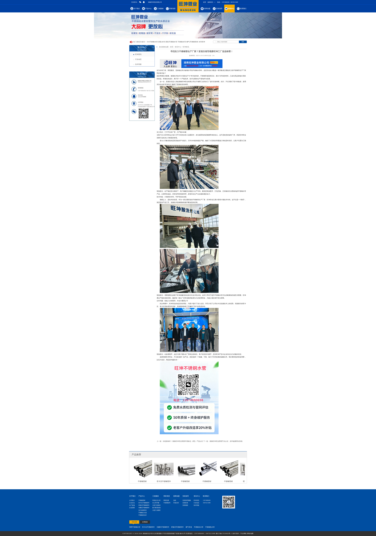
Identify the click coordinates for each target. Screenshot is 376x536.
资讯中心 (231, 8)
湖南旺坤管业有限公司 (155, 2)
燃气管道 (189, 527)
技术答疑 (138, 64)
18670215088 (206, 503)
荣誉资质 (172, 8)
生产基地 (132, 505)
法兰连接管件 (142, 510)
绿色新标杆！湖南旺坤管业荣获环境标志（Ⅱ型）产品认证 (183, 441)
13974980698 (206, 500)
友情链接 (145, 522)
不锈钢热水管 (210, 527)
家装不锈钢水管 (171, 42)
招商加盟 (207, 8)
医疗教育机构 (156, 507)
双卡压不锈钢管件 (143, 503)
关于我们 (137, 8)
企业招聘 (132, 507)
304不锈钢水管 (152, 42)
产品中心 (148, 8)
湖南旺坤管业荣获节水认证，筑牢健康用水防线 (226, 441)
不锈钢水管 (182, 42)
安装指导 (219, 8)
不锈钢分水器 (142, 512)
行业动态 (138, 59)
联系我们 (243, 8)
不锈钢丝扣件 (142, 515)
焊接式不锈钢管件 (143, 505)
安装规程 (185, 505)
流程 (174, 500)
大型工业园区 (156, 510)
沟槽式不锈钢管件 (143, 507)
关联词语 (134, 522)
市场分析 (176, 503)
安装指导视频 (187, 500)
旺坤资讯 (138, 54)
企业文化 (132, 503)
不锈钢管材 (141, 500)
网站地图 (250, 533)
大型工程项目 (156, 505)
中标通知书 (167, 503)
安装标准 (185, 503)
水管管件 (202, 42)
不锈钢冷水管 (198, 527)
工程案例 (160, 8)
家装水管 (161, 42)
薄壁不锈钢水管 (134, 527)
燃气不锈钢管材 (192, 42)
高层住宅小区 (156, 500)
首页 (204, 2)
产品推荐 (136, 454)
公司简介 (132, 500)
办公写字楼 (155, 503)
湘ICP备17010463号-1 (224, 533)
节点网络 (243, 533)
